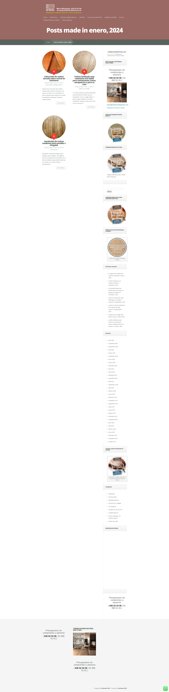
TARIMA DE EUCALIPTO (115, 510)
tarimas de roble (113, 521)
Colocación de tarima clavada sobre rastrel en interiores (54, 78)
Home (48, 42)
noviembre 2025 (113, 343)
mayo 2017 (111, 407)
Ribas (51, 83)
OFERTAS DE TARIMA (84, 89)
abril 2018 (111, 388)
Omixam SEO (105, 688)
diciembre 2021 (112, 375)
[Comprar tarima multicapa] (117, 172)
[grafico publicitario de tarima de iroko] (117, 132)
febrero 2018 (112, 391)
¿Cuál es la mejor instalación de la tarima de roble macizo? (116, 307)
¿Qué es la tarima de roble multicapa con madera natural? (115, 300)
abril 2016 (111, 426)
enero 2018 (111, 394)
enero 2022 (111, 372)
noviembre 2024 (113, 356)
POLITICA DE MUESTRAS (94, 17)
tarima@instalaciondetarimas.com (117, 105)
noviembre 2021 (113, 378)
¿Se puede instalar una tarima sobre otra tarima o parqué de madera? (116, 290)
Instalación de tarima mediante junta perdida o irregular (54, 143)
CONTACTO (53, 17)
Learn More (60, 103)
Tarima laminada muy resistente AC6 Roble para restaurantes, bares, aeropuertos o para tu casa (84, 80)
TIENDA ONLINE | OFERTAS (51, 20)
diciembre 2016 (112, 416)
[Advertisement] (117, 560)
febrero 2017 (112, 413)
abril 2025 (111, 350)
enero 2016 (111, 432)
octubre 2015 (112, 442)
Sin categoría (112, 506)
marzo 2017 (111, 410)
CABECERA (111, 494)
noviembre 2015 (113, 438)
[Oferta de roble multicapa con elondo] (84, 655)
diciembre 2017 (112, 397)
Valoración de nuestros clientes (116, 108)
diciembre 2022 (112, 365)
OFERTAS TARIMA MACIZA (68, 17)
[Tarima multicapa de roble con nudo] (117, 224)
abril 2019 (111, 381)
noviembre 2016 (113, 419)
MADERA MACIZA (57, 85)
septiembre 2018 (113, 385)
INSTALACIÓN (49, 85)
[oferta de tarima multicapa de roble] (117, 102)
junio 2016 (111, 423)
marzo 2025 (111, 353)
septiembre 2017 (113, 404)
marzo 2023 (111, 362)
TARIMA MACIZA (113, 513)
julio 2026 (111, 340)
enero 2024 (111, 359)
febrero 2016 (112, 429)
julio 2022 (111, 369)
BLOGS (121, 17)
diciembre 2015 (112, 435)
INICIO (45, 17)
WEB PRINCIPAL (67, 20)
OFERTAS (82, 17)
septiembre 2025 (113, 346)
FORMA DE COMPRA (111, 17)
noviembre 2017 (113, 400)
